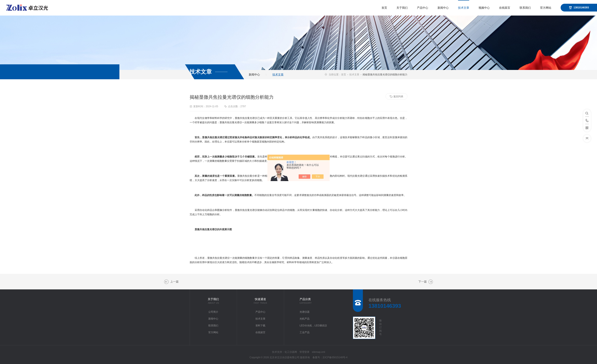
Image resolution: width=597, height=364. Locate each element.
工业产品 (305, 332)
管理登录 (304, 352)
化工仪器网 (291, 352)
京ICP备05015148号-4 (334, 357)
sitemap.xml (318, 352)
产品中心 (422, 7)
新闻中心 (443, 7)
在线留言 (504, 7)
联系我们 (525, 7)
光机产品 (305, 318)
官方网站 (545, 7)
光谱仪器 (305, 312)
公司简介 (213, 312)
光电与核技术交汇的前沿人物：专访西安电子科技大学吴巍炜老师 (166, 281)
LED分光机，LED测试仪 (313, 325)
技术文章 (463, 7)
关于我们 (402, 7)
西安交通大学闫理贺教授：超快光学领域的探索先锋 (430, 281)
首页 (384, 7)
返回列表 (398, 96)
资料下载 (260, 325)
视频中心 (484, 7)
